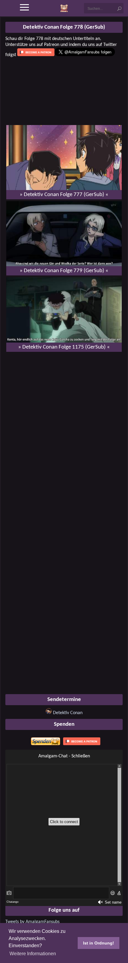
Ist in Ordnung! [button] (98, 943)
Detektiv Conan (67, 713)
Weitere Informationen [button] (33, 953)
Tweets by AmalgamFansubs (32, 921)
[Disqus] (64, 433)
